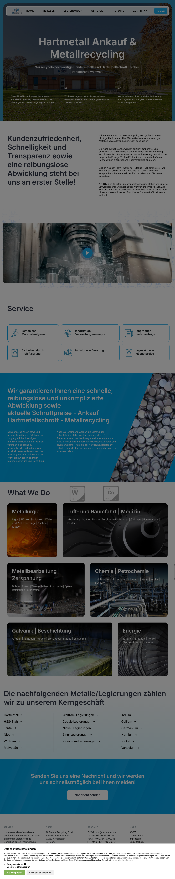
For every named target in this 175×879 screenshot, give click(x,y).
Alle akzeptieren (14, 872)
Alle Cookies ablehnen (40, 872)
